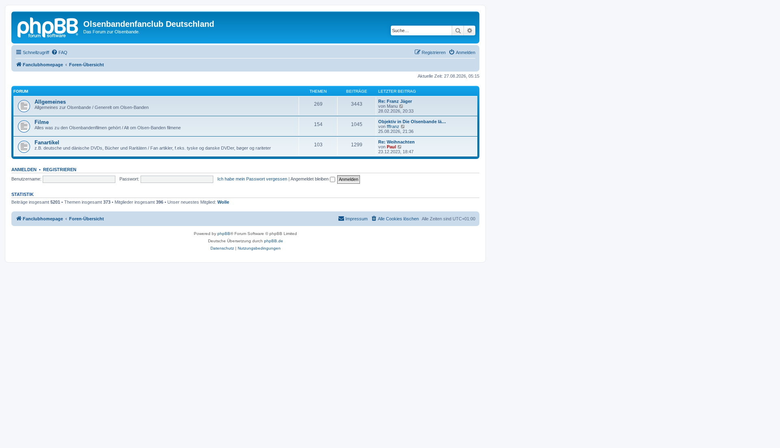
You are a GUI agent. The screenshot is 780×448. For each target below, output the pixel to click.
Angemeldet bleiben (310, 178)
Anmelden (24, 169)
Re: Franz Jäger (395, 101)
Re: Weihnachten (396, 141)
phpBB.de (273, 241)
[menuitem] (59, 52)
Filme (42, 122)
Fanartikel (47, 142)
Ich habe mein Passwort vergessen (252, 178)
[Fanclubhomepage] (48, 26)
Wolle (223, 202)
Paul (391, 146)
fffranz (393, 126)
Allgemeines (50, 102)
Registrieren (59, 169)
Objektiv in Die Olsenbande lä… (412, 121)
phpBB (223, 233)
